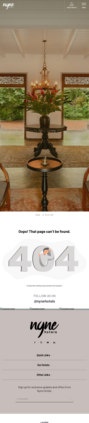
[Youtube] (47, 342)
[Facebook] (35, 342)
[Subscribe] (70, 398)
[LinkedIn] (54, 342)
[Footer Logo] (44, 329)
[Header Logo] (9, 6)
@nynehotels (44, 301)
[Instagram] (41, 342)
